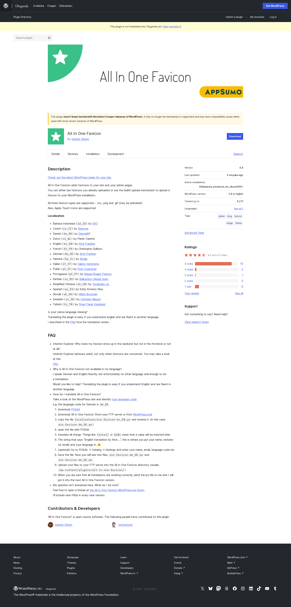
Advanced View (194, 232)
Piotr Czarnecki (86, 269)
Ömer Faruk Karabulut (92, 304)
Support (238, 154)
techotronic (125, 524)
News (16, 562)
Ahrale (83, 259)
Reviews (73, 154)
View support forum (197, 322)
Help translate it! (172, 26)
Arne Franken (87, 243)
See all (239, 293)
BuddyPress (235, 573)
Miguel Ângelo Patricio (98, 274)
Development (115, 154)
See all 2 (238, 208)
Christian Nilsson (90, 299)
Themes (71, 562)
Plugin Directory (22, 16)
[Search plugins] (49, 37)
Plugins (71, 567)
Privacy (17, 573)
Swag (178, 573)
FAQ (72, 322)
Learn (123, 557)
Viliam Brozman (88, 294)
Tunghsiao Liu (100, 284)
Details (55, 154)
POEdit (75, 409)
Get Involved (181, 557)
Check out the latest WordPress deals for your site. (79, 177)
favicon (238, 216)
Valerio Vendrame (88, 264)
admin (222, 216)
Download (235, 136)
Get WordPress (275, 5)
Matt (231, 562)
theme (238, 223)
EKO (95, 223)
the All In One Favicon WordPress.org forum (117, 490)
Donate (179, 567)
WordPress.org (142, 414)
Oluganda (51, 588)
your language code (124, 399)
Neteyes (83, 228)
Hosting (17, 567)
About (16, 557)
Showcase (73, 557)
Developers (127, 567)
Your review (192, 293)
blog (229, 216)
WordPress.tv (129, 573)
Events (178, 562)
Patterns (71, 573)
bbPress (233, 567)
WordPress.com (237, 557)
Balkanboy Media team (93, 279)
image (230, 223)
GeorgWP (84, 233)
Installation (93, 154)
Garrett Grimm (80, 139)
